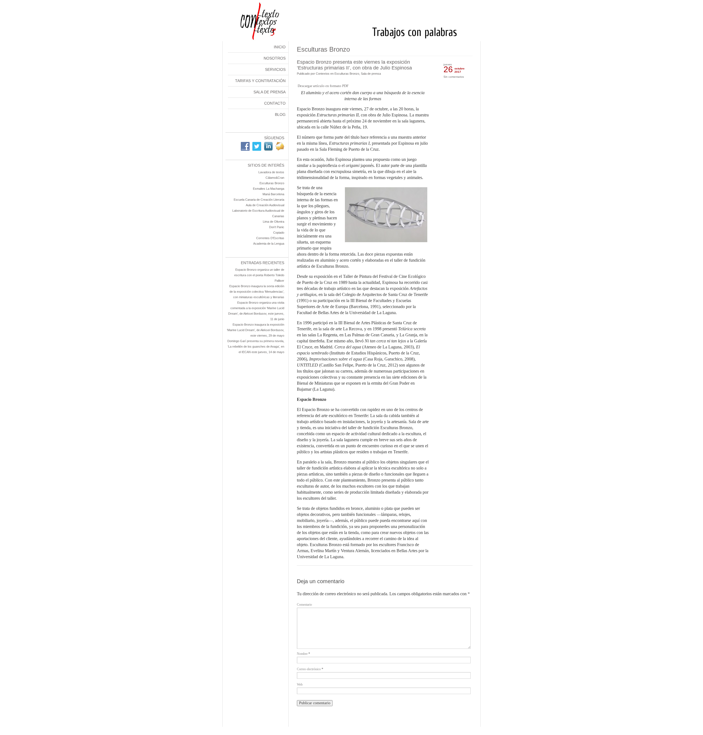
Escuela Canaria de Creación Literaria (259, 199)
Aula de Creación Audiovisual (265, 205)
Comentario (304, 605)
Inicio (280, 47)
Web (300, 684)
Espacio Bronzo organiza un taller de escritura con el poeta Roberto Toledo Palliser (259, 275)
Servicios (275, 69)
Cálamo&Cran (275, 177)
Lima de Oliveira (273, 221)
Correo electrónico (310, 669)
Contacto (275, 103)
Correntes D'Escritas (270, 238)
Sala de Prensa (269, 92)
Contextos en (325, 73)
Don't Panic (276, 227)
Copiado (278, 232)
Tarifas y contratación (260, 81)
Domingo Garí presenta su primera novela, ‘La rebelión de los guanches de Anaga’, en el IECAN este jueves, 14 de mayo (255, 346)
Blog (280, 114)
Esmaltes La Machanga (268, 188)
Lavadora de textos (271, 172)
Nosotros (275, 58)
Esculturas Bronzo (272, 183)
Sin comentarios (453, 76)
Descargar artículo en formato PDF (323, 86)
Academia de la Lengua (268, 243)
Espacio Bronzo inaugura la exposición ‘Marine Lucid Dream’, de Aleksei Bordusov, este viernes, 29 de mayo (255, 330)
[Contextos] (351, 40)
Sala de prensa (371, 73)
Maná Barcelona (273, 194)
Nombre (303, 654)
